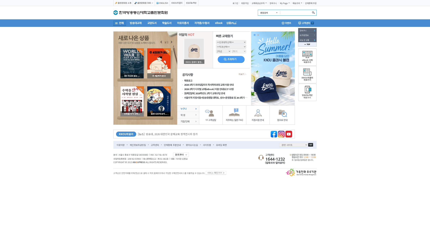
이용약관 (121, 145)
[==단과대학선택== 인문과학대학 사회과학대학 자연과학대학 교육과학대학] (231, 41)
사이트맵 (207, 145)
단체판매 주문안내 (172, 145)
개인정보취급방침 (138, 145)
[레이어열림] (144, 3)
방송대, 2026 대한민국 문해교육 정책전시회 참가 (168, 134)
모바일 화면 (221, 145)
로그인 (235, 3)
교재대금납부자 (258, 3)
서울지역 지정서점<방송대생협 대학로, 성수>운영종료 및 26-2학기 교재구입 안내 (221, 97)
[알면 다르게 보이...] (158, 87)
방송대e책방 (191, 2)
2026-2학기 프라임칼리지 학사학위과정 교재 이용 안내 (208, 84)
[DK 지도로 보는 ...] (132, 49)
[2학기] (238, 50)
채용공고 (188, 80)
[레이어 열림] (306, 23)
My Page (284, 3)
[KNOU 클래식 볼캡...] (194, 39)
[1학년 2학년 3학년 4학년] (223, 50)
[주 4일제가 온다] (158, 49)
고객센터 (155, 145)
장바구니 (273, 3)
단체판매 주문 (311, 3)
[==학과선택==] (231, 46)
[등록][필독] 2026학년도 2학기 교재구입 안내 (204, 93)
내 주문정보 (304, 35)
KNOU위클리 (177, 2)
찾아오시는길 (192, 145)
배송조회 (296, 3)
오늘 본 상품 (307, 40)
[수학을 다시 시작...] (132, 87)
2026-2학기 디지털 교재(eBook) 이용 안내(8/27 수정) (209, 89)
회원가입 (245, 3)
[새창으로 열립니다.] (216, 172)
